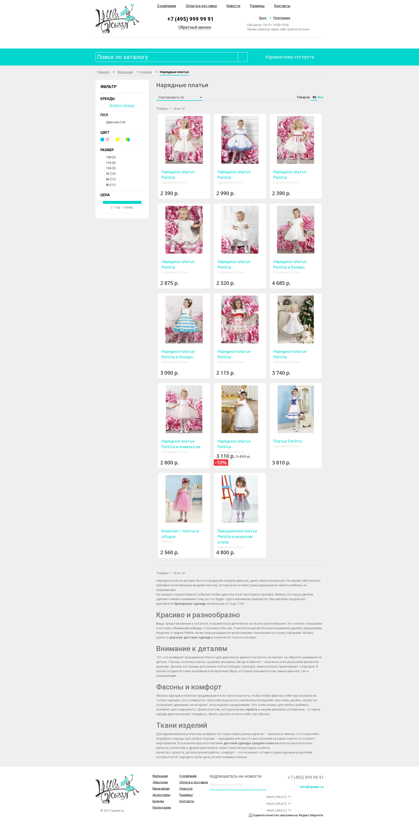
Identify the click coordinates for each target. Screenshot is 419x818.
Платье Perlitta (287, 441)
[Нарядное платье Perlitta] (184, 140)
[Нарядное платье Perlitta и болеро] (296, 230)
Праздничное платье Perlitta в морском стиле (237, 537)
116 (111, 163)
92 (111, 173)
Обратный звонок (194, 27)
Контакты (282, 6)
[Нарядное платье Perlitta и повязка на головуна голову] (184, 409)
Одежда (146, 72)
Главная (103, 72)
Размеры (257, 6)
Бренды (158, 801)
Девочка (115, 122)
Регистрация (281, 18)
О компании (166, 6)
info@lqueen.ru (312, 787)
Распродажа (162, 807)
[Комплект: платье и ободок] (184, 499)
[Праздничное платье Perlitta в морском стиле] (240, 499)
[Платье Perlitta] (296, 409)
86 (111, 179)
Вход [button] (263, 18)
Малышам (125, 72)
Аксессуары (161, 795)
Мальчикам (161, 788)
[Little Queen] (117, 18)
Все (320, 97)
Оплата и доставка (201, 6)
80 (111, 185)
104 (111, 168)
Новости (233, 6)
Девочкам (160, 782)
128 (111, 157)
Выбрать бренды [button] (122, 105)
